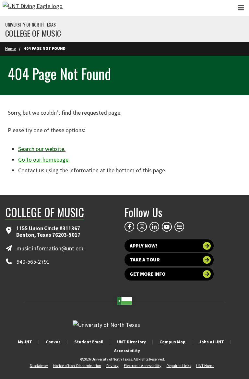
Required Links (179, 365)
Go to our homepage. (44, 159)
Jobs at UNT (211, 342)
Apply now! (143, 246)
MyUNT (25, 342)
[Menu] (241, 8)
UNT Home (205, 365)
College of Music (33, 33)
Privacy (112, 365)
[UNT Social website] (179, 227)
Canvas (53, 342)
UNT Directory (131, 342)
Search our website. (41, 149)
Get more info (147, 274)
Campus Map (172, 342)
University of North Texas (30, 24)
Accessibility (127, 350)
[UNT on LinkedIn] (154, 227)
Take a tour (145, 260)
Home (10, 48)
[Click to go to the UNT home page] (33, 8)
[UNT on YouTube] (167, 227)
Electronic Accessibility (142, 365)
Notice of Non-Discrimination (77, 365)
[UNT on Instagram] (142, 227)
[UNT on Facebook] (129, 227)
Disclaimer (39, 365)
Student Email (88, 342)
